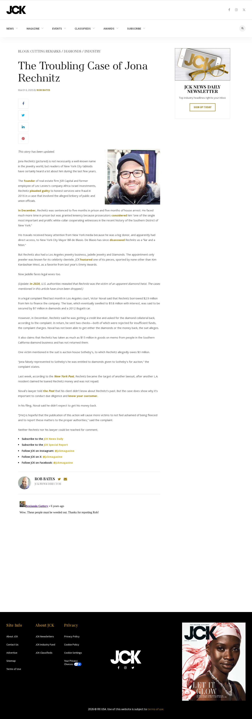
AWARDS (108, 28)
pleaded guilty (40, 191)
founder (29, 181)
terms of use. (156, 709)
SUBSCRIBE (134, 28)
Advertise (11, 652)
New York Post (64, 376)
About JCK (12, 636)
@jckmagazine (64, 451)
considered (119, 215)
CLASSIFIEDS (83, 28)
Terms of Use (13, 669)
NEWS (10, 28)
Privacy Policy (72, 636)
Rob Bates (43, 90)
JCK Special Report (56, 444)
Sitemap (11, 660)
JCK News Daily (53, 439)
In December (27, 210)
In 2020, (35, 283)
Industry (92, 51)
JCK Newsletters (44, 636)
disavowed (117, 240)
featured (86, 259)
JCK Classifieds (43, 652)
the (48, 391)
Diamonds (72, 51)
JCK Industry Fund (45, 644)
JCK (16, 10)
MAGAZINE (33, 28)
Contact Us (12, 644)
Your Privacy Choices (71, 662)
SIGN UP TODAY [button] (202, 107)
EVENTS (57, 28)
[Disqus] (89, 546)
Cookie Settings (73, 652)
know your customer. (83, 396)
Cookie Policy (71, 644)
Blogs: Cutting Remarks (39, 51)
